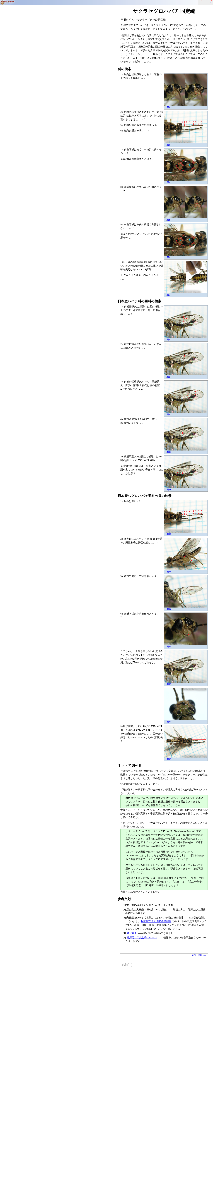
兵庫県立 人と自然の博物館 (156, 921)
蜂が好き (132, 933)
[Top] (106, 2)
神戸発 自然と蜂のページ (142, 937)
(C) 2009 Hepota (199, 955)
